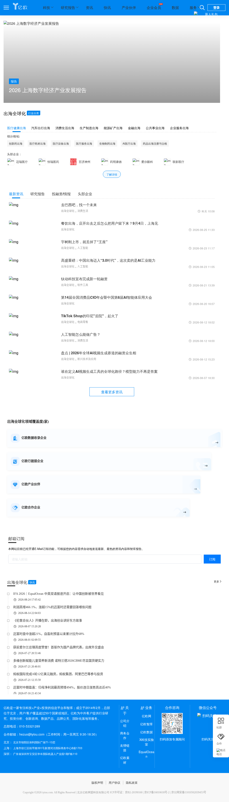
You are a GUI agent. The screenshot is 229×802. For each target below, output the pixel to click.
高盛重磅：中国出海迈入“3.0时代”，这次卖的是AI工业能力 (108, 260)
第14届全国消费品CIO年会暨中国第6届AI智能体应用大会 (106, 297)
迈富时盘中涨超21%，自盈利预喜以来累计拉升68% (48, 634)
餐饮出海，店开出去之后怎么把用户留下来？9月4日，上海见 (109, 223)
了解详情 (111, 174)
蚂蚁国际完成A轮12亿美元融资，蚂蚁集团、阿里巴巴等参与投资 (58, 674)
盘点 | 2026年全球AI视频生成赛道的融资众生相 (98, 352)
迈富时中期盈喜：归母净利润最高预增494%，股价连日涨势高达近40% (62, 687)
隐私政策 (132, 782)
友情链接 (124, 747)
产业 (28, 7)
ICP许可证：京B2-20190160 (126, 792)
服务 (193, 7)
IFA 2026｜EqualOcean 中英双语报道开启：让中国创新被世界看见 (58, 593)
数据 (175, 7)
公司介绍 (124, 723)
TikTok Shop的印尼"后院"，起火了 (89, 315)
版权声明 (97, 782)
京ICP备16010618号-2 (157, 792)
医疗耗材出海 (38, 143)
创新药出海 (15, 143)
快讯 (107, 7)
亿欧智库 (146, 724)
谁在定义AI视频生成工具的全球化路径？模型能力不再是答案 (109, 371)
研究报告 (68, 7)
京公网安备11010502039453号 (188, 792)
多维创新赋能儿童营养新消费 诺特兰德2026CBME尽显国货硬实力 (58, 660)
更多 (218, 581)
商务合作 (124, 735)
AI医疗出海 (129, 143)
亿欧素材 (124, 760)
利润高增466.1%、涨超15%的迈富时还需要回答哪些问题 (52, 607)
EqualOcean (146, 754)
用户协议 (114, 782)
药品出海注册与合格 (155, 143)
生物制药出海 (107, 143)
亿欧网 (146, 716)
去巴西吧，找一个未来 (79, 204)
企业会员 (154, 7)
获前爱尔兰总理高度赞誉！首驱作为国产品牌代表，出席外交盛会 (58, 647)
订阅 (212, 559)
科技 (46, 7)
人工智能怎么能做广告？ (80, 334)
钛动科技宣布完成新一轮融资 (84, 278)
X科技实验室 (146, 741)
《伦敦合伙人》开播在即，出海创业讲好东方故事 (47, 620)
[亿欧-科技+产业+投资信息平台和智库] (20, 6)
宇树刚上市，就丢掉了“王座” (84, 241)
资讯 (89, 7)
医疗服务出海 (84, 143)
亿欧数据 (146, 732)
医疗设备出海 (61, 143)
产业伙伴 (129, 7)
